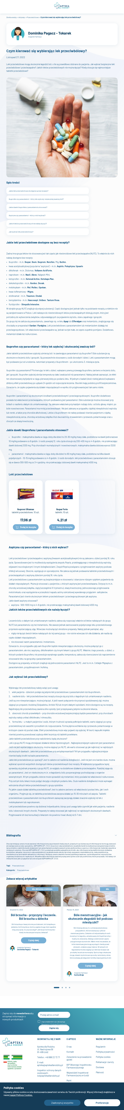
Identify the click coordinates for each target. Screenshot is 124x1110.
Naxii (28, 274)
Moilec (34, 287)
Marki (69, 1080)
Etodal (39, 296)
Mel (28, 287)
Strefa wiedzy (11, 17)
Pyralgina (42, 325)
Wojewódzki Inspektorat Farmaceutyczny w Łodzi (78, 1074)
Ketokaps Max (47, 279)
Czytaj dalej (33, 940)
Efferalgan (77, 321)
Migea (30, 291)
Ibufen (63, 262)
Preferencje (102, 1102)
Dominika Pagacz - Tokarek (49, 33)
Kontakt (70, 1052)
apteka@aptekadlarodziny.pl (50, 1065)
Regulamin (45, 1024)
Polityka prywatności (105, 1052)
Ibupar (28, 262)
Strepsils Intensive (30, 304)
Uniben (42, 300)
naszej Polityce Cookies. (21, 1095)
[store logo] (62, 5)
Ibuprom (42, 262)
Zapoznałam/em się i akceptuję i (54, 1023)
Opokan (42, 287)
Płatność (100, 1072)
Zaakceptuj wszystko (62, 1102)
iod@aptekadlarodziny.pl (48, 1075)
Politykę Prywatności (59, 1024)
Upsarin (79, 266)
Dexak (41, 283)
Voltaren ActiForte (43, 270)
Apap (66, 321)
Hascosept (33, 300)
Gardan (32, 325)
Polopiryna (70, 266)
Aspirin (60, 266)
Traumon (30, 296)
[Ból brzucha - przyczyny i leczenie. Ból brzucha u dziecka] (33, 895)
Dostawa (100, 1067)
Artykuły (22, 17)
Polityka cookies (103, 1057)
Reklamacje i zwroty (105, 1062)
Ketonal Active (33, 279)
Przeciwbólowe (33, 17)
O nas (69, 1046)
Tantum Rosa (53, 300)
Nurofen (50, 262)
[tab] (56, 987)
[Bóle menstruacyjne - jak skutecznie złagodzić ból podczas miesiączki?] (90, 895)
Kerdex (33, 283)
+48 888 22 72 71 (52, 1057)
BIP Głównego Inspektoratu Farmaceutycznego (79, 1066)
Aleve (34, 274)
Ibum (34, 262)
